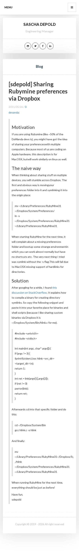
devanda (14, 112)
